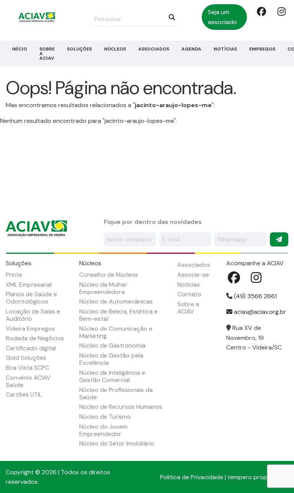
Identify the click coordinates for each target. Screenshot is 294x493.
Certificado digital (31, 348)
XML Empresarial (29, 285)
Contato (189, 294)
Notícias (225, 49)
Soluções (79, 49)
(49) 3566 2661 (254, 296)
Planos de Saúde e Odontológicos (31, 297)
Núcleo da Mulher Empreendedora (103, 288)
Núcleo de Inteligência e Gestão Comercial (112, 376)
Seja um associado (222, 17)
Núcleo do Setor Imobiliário (116, 443)
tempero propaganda (257, 477)
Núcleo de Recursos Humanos (120, 407)
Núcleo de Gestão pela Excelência (111, 359)
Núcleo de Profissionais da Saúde (116, 393)
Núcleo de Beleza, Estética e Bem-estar (118, 315)
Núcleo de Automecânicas (116, 301)
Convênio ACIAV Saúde (28, 381)
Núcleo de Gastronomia (112, 345)
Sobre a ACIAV (47, 53)
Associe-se (193, 275)
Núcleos (115, 49)
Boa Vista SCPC (27, 368)
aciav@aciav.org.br (259, 312)
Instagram (281, 11)
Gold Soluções (26, 358)
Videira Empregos (30, 329)
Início (19, 49)
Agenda (191, 49)
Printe (14, 275)
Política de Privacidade (191, 477)
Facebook (261, 11)
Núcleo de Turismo (105, 417)
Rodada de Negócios (35, 338)
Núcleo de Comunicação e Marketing (115, 332)
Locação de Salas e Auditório (33, 315)
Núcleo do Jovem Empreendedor (103, 430)
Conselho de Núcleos (108, 275)
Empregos (262, 49)
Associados (153, 49)
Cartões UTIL (24, 394)
